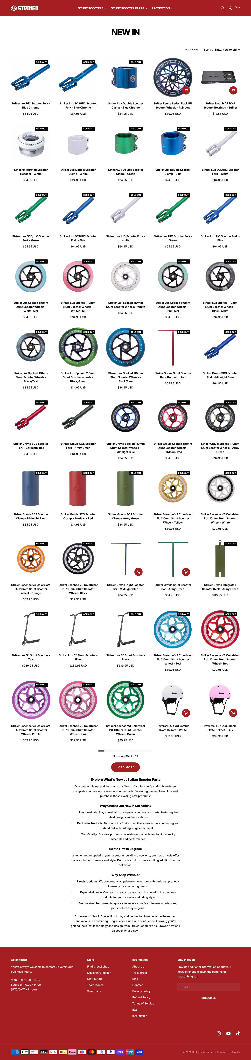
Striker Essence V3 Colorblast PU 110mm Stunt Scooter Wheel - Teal (172, 659)
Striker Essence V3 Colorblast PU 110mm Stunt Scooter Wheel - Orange (30, 589)
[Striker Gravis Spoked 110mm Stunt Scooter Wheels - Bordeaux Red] (173, 418)
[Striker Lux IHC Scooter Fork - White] (125, 210)
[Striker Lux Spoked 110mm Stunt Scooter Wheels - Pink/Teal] (173, 277)
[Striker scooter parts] (24, 8)
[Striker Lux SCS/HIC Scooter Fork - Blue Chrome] (78, 77)
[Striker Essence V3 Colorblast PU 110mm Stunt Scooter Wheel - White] (220, 488)
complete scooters (85, 791)
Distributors (95, 979)
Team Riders (95, 985)
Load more (125, 767)
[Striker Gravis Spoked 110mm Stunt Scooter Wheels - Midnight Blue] (125, 418)
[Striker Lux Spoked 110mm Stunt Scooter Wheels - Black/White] (220, 277)
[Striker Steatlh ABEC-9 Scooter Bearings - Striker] (220, 77)
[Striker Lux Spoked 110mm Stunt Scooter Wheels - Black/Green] (78, 347)
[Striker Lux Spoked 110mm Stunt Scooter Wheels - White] (125, 277)
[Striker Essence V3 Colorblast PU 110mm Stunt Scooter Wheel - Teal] (173, 629)
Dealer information (99, 972)
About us (138, 966)
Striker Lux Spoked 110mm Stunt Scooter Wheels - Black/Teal (30, 377)
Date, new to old (226, 49)
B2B (134, 1009)
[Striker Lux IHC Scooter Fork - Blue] (220, 210)
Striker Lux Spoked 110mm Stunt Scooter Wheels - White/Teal (30, 307)
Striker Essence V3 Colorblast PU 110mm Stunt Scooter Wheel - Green (125, 730)
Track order (139, 972)
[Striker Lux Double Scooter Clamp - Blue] (173, 144)
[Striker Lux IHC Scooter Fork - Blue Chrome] (31, 77)
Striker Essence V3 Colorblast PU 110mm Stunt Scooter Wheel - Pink (78, 730)
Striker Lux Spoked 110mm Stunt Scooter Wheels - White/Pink (78, 307)
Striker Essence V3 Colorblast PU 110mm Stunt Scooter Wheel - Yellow (172, 518)
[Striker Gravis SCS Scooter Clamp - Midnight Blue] (31, 488)
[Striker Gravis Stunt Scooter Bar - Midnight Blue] (125, 559)
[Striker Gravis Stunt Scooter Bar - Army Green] (173, 559)
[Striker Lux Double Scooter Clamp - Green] (125, 144)
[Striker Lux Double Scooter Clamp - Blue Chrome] (125, 77)
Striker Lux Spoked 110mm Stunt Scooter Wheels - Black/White (220, 307)
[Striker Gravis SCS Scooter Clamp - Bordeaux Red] (78, 488)
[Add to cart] (186, 90)
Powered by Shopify (228, 1052)
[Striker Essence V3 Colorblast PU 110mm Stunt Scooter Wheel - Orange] (31, 559)
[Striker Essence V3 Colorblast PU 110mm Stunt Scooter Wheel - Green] (125, 700)
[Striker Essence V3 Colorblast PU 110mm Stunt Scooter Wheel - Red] (220, 629)
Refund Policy (141, 997)
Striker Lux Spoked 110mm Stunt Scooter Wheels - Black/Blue (125, 377)
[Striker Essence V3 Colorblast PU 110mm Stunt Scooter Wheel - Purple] (31, 700)
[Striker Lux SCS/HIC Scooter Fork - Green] (31, 210)
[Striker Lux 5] (31, 629)
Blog (135, 979)
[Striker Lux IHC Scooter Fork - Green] (173, 210)
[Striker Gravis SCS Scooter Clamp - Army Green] (125, 488)
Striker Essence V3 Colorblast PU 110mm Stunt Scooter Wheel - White (220, 518)
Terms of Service (143, 1003)
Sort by (208, 49)
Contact (137, 985)
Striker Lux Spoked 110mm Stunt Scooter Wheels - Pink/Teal (173, 307)
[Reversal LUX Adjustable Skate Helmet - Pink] (220, 700)
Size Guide (94, 991)
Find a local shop (98, 966)
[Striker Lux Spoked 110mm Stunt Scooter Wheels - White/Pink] (78, 277)
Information (139, 1015)
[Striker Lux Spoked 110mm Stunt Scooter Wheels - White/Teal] (31, 277)
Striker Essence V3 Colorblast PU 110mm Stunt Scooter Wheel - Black (78, 589)
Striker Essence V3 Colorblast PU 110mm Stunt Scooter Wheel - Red (220, 659)
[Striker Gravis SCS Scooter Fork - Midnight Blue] (220, 347)
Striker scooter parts (204, 1052)
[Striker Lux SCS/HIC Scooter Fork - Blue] (78, 210)
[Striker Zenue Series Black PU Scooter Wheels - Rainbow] (173, 77)
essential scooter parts (118, 791)
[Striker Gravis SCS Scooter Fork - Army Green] (78, 418)
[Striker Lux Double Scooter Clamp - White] (78, 144)
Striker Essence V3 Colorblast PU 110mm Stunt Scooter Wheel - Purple (30, 730)
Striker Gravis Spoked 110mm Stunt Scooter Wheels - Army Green (220, 448)
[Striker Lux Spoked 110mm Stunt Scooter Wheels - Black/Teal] (31, 347)
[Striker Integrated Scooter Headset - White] (31, 144)
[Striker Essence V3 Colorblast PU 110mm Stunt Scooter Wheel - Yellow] (173, 488)
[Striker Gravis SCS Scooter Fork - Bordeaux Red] (31, 418)
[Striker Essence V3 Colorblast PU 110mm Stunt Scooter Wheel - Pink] (78, 700)
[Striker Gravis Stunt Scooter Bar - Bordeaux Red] (173, 347)
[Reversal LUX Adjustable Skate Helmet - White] (173, 700)
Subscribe (208, 997)
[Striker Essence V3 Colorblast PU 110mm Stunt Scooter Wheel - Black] (78, 559)
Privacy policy (141, 991)
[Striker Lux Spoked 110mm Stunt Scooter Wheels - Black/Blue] (125, 347)
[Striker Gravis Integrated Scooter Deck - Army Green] (220, 559)
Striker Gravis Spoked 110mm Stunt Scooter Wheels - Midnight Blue (125, 448)
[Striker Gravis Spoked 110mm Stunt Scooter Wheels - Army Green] (220, 418)
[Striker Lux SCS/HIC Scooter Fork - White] (220, 144)
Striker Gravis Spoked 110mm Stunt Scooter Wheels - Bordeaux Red (173, 448)
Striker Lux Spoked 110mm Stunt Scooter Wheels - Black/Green (78, 377)
